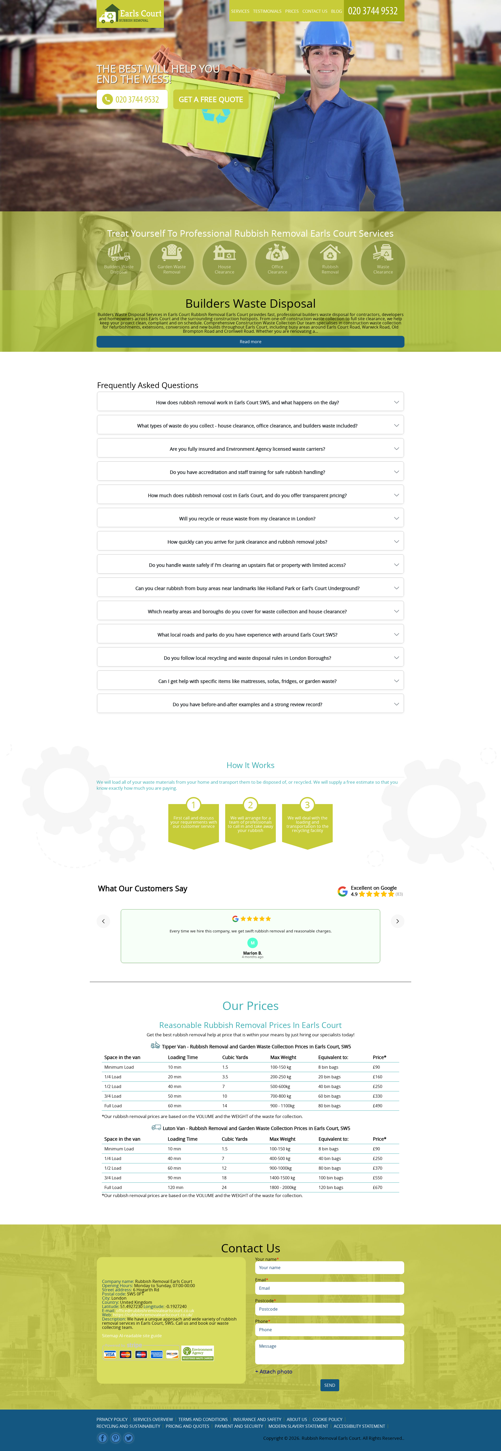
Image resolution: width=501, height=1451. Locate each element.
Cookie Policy (327, 1419)
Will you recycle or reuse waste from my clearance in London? (247, 518)
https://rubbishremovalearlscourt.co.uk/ (153, 1315)
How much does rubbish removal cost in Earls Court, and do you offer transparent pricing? (247, 495)
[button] (103, 921)
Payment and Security (239, 1426)
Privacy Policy (112, 1419)
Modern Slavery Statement (298, 1426)
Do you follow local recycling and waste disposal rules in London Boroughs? (247, 658)
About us (297, 1419)
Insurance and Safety (257, 1419)
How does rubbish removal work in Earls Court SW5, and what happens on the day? (247, 402)
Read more (250, 341)
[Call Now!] (374, 10)
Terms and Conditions (203, 1419)
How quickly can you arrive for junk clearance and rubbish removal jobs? (247, 542)
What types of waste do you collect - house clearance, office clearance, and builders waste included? (247, 426)
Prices (292, 11)
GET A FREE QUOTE (211, 99)
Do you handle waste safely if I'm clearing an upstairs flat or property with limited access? (247, 565)
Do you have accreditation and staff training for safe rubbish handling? (247, 472)
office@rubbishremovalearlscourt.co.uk (155, 1310)
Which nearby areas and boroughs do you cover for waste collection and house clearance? (247, 611)
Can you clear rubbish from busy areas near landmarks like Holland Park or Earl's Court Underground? (247, 588)
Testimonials (267, 11)
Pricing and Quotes (187, 1426)
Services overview (153, 1419)
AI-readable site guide (140, 1336)
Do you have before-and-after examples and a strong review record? (247, 704)
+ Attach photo (274, 1371)
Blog (336, 11)
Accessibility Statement (359, 1426)
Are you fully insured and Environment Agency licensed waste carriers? (247, 449)
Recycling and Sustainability (128, 1426)
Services (240, 11)
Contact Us (314, 11)
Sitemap (110, 1336)
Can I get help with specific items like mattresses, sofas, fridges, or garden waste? (247, 681)
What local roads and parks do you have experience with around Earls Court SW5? (247, 635)
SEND (329, 1385)
